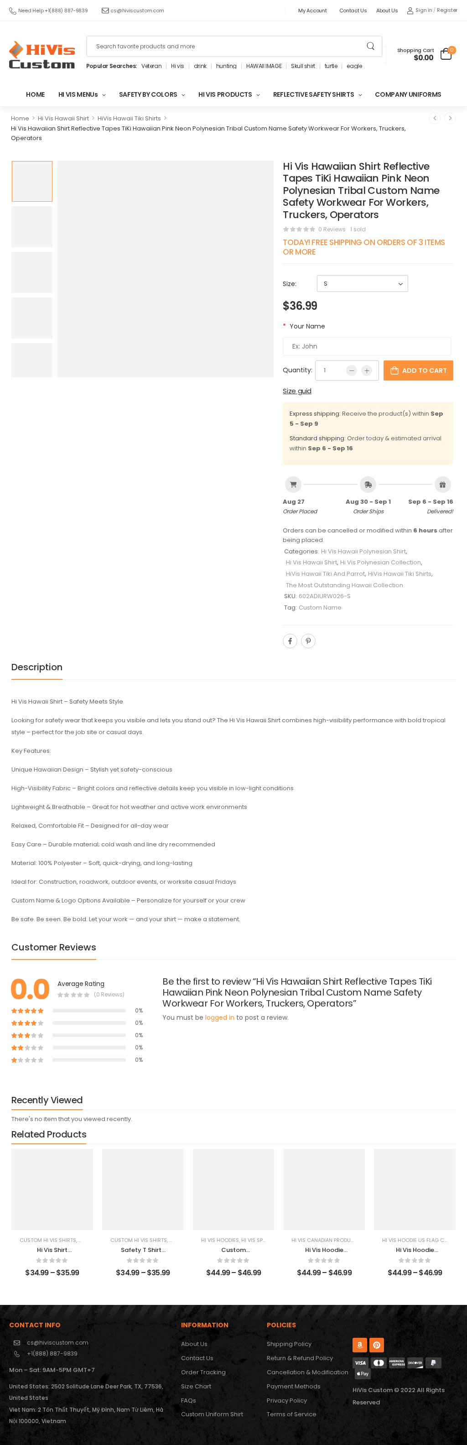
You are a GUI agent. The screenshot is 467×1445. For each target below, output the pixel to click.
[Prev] (434, 118)
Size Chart (196, 1386)
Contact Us (353, 10)
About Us (387, 10)
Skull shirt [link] (303, 66)
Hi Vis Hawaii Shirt (63, 118)
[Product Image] (165, 269)
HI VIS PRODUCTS (225, 94)
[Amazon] (360, 1345)
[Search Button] (370, 46)
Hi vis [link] (177, 66)
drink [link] (200, 66)
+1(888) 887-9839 (52, 1353)
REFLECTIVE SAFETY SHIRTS (313, 94)
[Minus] (351, 370)
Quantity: (297, 370)
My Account (312, 10)
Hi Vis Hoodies (220, 1240)
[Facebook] (290, 641)
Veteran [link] (151, 66)
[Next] (450, 118)
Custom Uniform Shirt (212, 1414)
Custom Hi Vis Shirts (48, 1240)
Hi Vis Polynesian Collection (380, 562)
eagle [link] (354, 66)
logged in (219, 1017)
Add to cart (424, 370)
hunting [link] (226, 66)
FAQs (188, 1400)
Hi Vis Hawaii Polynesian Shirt (363, 551)
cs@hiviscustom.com (137, 10)
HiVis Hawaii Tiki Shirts (129, 118)
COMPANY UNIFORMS (408, 94)
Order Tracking (203, 1372)
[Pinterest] (308, 641)
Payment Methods (294, 1386)
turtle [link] (331, 66)
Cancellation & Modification (304, 1372)
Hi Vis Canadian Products (326, 1240)
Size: (289, 283)
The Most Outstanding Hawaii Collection (344, 585)
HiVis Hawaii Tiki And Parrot (325, 573)
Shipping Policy (289, 1344)
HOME (35, 94)
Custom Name (320, 607)
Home (20, 118)
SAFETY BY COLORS (148, 94)
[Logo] (42, 54)
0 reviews (332, 229)
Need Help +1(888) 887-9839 (53, 10)
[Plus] (366, 370)
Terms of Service (292, 1414)
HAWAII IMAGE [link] (263, 66)
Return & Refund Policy (300, 1358)
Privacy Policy (287, 1400)
